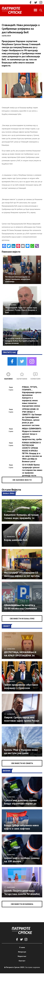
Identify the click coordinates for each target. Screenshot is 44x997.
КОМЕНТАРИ (35, 379)
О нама (22, 947)
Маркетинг (22, 956)
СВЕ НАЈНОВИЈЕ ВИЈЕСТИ (22, 480)
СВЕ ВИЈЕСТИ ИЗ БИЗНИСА (22, 904)
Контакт (22, 961)
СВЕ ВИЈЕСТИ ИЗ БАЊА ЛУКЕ (22, 618)
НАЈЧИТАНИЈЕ (22, 379)
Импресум (22, 952)
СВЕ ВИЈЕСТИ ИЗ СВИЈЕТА (22, 763)
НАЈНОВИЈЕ (8, 379)
